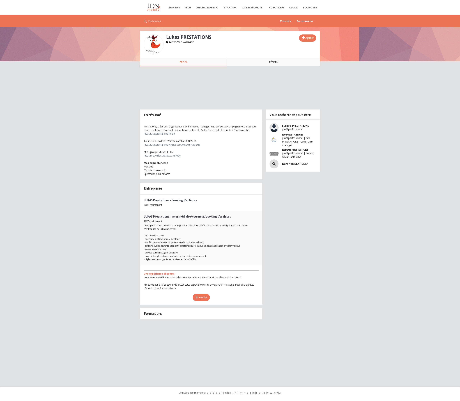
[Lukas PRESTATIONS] (154, 44)
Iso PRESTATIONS (292, 134)
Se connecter (305, 21)
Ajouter (309, 37)
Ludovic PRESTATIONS (295, 125)
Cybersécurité (252, 7)
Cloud (293, 7)
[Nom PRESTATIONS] (274, 163)
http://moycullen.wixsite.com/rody (162, 155)
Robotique (276, 7)
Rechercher (154, 21)
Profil (184, 62)
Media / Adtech (207, 7)
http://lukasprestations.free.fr (159, 133)
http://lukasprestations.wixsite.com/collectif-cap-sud (172, 144)
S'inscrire (285, 21)
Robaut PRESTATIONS (295, 149)
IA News (174, 7)
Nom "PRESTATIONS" (295, 163)
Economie (310, 7)
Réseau (273, 62)
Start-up (230, 7)
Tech (187, 7)
